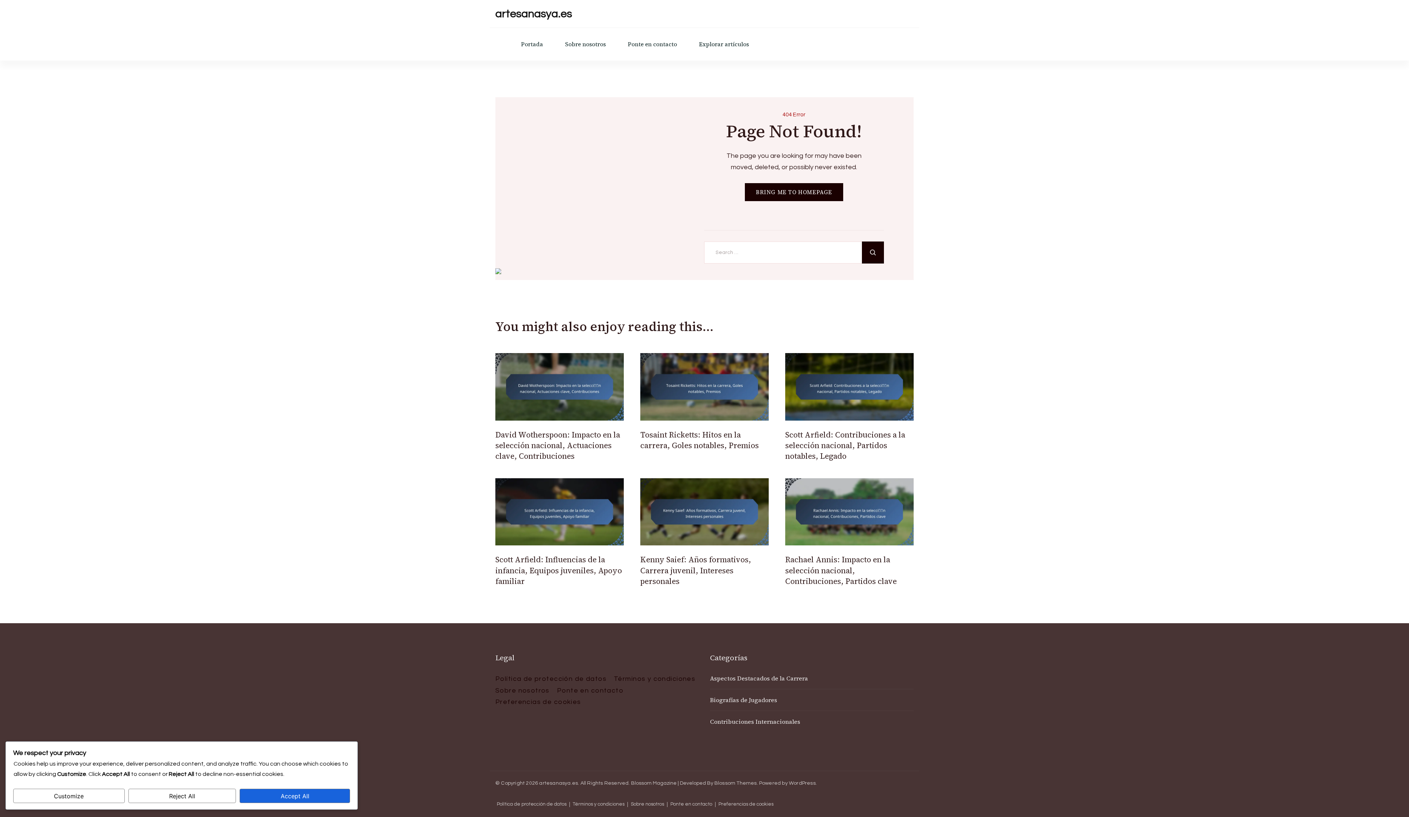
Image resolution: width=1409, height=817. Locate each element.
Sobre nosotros (585, 44)
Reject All (182, 796)
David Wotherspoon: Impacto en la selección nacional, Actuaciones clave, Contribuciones (557, 445)
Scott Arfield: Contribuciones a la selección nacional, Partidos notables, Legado (845, 445)
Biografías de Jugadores (743, 700)
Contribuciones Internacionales (755, 722)
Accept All (295, 796)
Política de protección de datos (551, 678)
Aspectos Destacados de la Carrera (759, 678)
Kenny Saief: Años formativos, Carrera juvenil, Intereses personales (695, 570)
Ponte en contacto (652, 44)
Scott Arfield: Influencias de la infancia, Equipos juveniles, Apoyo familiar (558, 570)
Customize (69, 796)
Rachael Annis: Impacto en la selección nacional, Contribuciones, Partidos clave (841, 570)
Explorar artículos (724, 44)
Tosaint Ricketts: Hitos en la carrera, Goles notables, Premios (699, 440)
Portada (532, 44)
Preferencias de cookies (538, 701)
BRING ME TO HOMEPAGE (794, 192)
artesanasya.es (533, 13)
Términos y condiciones (654, 678)
